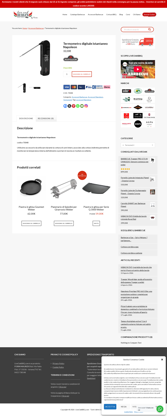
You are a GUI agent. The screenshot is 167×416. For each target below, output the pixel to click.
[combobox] (138, 145)
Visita (96, 223)
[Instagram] (86, 106)
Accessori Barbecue (36, 28)
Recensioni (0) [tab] (46, 118)
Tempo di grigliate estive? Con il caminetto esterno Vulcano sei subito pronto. (136, 324)
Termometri (67, 100)
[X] (69, 106)
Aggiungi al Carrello (81, 74)
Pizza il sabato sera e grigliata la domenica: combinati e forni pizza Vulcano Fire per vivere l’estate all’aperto (137, 309)
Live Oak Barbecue (28, 14)
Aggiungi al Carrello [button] (31, 223)
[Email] (82, 106)
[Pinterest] (73, 106)
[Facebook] (65, 106)
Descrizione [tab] (26, 118)
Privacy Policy (58, 363)
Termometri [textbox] (128, 145)
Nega (124, 407)
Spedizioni (91, 378)
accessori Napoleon (83, 100)
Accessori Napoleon (95, 97)
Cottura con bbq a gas (130, 247)
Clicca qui (62, 387)
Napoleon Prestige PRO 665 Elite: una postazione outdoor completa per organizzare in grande (136, 294)
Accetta (110, 407)
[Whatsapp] (78, 106)
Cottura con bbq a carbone (131, 253)
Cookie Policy (128, 412)
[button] (162, 359)
